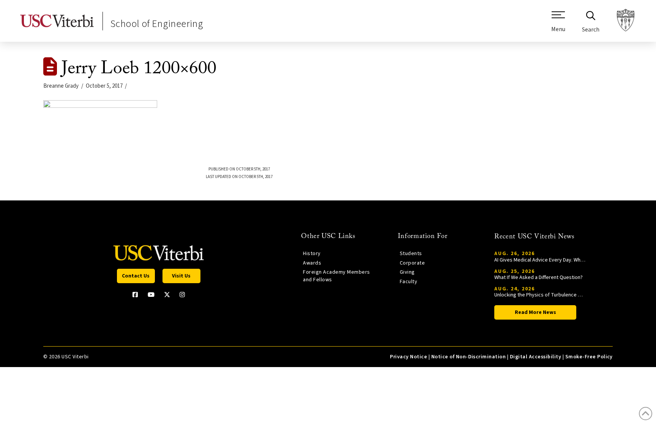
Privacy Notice (408, 357)
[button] (558, 24)
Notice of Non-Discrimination (468, 357)
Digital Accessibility (535, 357)
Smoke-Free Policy (589, 357)
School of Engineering (156, 24)
